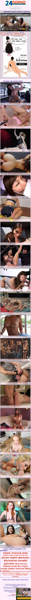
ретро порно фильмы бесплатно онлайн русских (15, 560)
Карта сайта (15, 594)
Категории (12, 8)
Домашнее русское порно (17, 35)
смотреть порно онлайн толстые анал (15, 555)
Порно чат (18, 8)
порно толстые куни (15, 553)
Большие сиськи (8, 33)
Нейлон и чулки (5, 35)
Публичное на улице (19, 33)
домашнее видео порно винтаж (18, 571)
